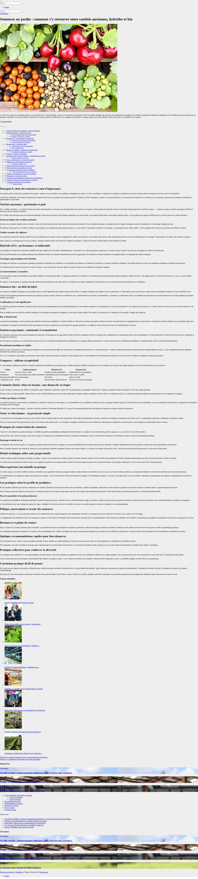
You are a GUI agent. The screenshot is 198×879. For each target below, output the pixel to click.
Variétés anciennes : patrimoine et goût (18, 133)
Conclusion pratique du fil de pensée (19, 182)
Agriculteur (4, 14)
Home (7, 7)
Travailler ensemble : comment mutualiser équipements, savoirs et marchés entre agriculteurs (36, 773)
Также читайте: (18, 184)
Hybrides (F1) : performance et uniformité (20, 138)
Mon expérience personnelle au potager (19, 168)
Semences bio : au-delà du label (16, 144)
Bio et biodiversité (17, 148)
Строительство (10, 810)
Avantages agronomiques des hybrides (24, 140)
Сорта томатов (15, 799)
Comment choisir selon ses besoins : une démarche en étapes (25, 156)
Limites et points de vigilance (21, 136)
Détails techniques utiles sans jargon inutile (21, 166)
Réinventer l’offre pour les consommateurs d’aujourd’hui (22, 791)
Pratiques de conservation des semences (19, 162)
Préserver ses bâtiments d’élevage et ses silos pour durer (20, 759)
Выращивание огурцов (14, 804)
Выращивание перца (13, 801)
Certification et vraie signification (22, 146)
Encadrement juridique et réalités (22, 152)
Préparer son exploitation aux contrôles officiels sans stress (22, 782)
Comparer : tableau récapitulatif (16, 154)
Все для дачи (10, 808)
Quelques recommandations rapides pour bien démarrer (25, 178)
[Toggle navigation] (1, 1)
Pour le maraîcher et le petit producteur (25, 172)
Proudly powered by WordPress (11, 872)
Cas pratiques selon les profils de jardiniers (21, 170)
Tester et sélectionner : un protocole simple (20, 160)
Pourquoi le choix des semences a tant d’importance (23, 131)
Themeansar (43, 872)
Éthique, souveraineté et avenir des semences (21, 174)
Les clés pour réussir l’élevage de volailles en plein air (24, 825)
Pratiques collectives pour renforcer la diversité (22, 180)
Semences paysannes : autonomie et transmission (22, 150)
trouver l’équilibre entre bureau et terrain (19, 827)
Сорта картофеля (15, 797)
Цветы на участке (11, 806)
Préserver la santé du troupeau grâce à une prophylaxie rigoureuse (23, 757)
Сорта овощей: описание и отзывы (18, 795)
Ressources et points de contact (17, 176)
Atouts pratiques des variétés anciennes (24, 135)
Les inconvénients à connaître (21, 142)
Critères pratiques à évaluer (20, 158)
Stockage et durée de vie (19, 164)
